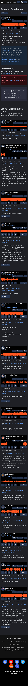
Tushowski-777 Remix (12, 534)
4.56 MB (10, 391)
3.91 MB (10, 135)
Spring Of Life (9, 588)
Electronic (8, 322)
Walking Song (9, 474)
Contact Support (19, 642)
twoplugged (10, 19)
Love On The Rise (11, 375)
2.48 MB (11, 550)
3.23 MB (11, 578)
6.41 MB (12, 240)
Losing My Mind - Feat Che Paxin (14, 437)
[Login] (18, 2)
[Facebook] (5, 662)
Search (24, 12)
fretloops (9, 476)
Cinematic (8, 490)
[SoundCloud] (11, 666)
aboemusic (10, 194)
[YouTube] (11, 662)
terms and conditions (8, 60)
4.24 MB (14, 490)
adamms (7, 91)
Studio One (17, 33)
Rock (6, 289)
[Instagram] (17, 666)
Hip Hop (7, 520)
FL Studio (23, 363)
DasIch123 (10, 149)
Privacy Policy (20, 647)
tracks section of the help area (11, 61)
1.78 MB (14, 322)
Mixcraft (22, 135)
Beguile (7, 17)
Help (3, 642)
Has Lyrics (17, 208)
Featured (16, 135)
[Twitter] (23, 662)
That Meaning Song (12, 192)
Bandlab (4, 324)
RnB (6, 135)
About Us (9, 642)
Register (17, 80)
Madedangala (11, 536)
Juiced (7, 564)
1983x (8, 123)
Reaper (7, 347)
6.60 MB (10, 453)
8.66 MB (11, 604)
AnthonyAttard (11, 226)
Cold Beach (9, 408)
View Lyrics (6, 216)
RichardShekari (11, 590)
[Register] (22, 2)
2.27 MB (13, 520)
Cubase (22, 164)
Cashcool (9, 349)
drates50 (9, 377)
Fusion (7, 240)
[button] (25, 2)
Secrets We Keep (10, 121)
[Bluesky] (17, 662)
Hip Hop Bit (9, 506)
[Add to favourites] (12, 27)
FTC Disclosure (19, 650)
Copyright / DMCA (14, 644)
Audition (4, 606)
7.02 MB (11, 363)
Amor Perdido (9, 224)
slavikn (9, 508)
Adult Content (18, 550)
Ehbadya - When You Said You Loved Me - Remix (15, 146)
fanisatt (9, 440)
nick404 (9, 410)
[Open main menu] (2, 2)
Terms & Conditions (8, 647)
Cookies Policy (8, 650)
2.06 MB (14, 423)
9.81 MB (11, 164)
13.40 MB (11, 289)
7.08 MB (10, 33)
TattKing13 (10, 274)
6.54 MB (10, 208)
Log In (11, 80)
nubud (8, 566)
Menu (5, 12)
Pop (6, 33)
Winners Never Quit (12, 272)
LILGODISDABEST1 (12, 308)
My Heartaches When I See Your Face (14, 305)
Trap (6, 164)
